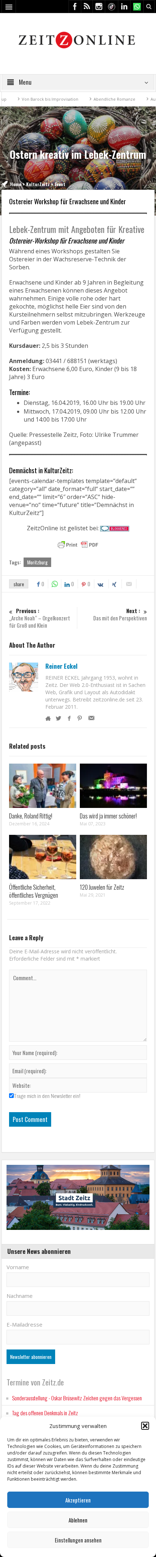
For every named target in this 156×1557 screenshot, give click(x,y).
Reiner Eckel (61, 666)
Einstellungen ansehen (78, 1540)
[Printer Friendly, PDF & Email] (78, 544)
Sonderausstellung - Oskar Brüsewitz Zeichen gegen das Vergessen (77, 1398)
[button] (145, 1425)
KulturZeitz (38, 184)
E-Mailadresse (24, 1324)
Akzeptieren (78, 1500)
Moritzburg (37, 562)
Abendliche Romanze (99, 99)
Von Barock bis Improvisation (35, 99)
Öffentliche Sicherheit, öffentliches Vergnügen (33, 891)
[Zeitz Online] (77, 39)
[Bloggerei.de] (114, 528)
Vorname (18, 1267)
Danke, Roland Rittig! (30, 815)
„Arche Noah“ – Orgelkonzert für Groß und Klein (39, 618)
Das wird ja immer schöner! (108, 815)
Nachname (20, 1295)
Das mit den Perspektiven (120, 614)
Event (60, 184)
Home (15, 184)
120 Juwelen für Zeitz (102, 887)
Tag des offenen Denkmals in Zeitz (45, 1413)
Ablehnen (78, 1520)
